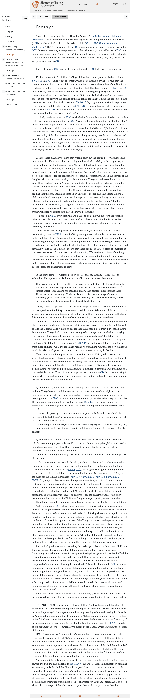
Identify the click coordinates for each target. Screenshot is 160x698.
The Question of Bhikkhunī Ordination (61, 11)
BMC (55, 398)
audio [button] (87, 4)
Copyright (10, 36)
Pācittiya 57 (74, 469)
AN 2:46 (82, 343)
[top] (80, 696)
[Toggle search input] (125, 4)
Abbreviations (11, 104)
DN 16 (58, 234)
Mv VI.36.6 (76, 664)
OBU (35, 43)
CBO (76, 47)
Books (42, 11)
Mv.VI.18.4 (101, 477)
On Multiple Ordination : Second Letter (16, 93)
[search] (61, 696)
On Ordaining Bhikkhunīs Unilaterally (15, 48)
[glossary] (99, 696)
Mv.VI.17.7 (76, 477)
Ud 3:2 (111, 623)
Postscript (10, 54)
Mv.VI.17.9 (88, 477)
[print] (118, 696)
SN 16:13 (37, 81)
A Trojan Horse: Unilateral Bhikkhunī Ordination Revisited (14, 62)
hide (25, 18)
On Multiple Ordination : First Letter (16, 85)
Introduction (11, 41)
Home (34, 11)
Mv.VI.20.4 (37, 480)
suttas (78, 4)
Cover (8, 26)
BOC (119, 50)
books (96, 4)
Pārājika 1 (89, 402)
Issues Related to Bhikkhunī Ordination (15, 77)
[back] (41, 696)
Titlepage (9, 31)
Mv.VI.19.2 (114, 477)
